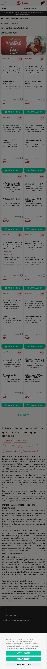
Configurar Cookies (23, 664)
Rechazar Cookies (23, 659)
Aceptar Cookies (23, 653)
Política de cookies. (32, 648)
